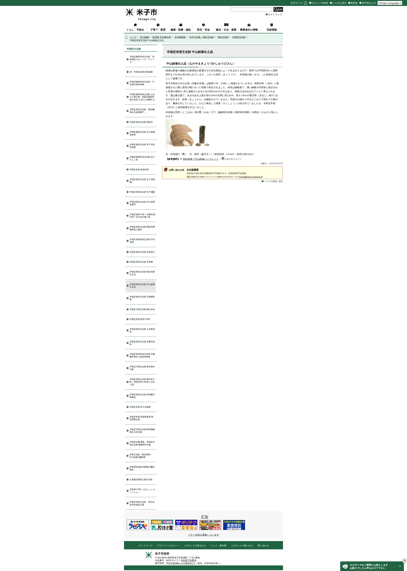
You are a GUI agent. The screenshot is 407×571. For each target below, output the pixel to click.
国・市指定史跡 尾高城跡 (141, 71)
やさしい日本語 (320, 2)
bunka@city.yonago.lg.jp (250, 176)
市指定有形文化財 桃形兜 (141, 122)
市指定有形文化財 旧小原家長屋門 (142, 203)
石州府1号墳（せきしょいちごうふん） (142, 490)
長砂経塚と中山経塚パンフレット (201, 159)
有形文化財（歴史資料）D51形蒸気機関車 (141, 456)
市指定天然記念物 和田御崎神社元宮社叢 (142, 430)
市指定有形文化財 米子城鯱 (142, 191)
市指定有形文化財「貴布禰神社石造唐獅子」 (142, 111)
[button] (372, 566)
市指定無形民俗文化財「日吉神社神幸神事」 (142, 83)
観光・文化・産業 (226, 29)
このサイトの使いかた (242, 545)
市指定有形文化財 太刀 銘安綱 (142, 180)
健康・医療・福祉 (181, 29)
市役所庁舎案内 (188, 560)
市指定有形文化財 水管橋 (141, 261)
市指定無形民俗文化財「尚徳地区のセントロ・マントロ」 (142, 59)
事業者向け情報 (249, 29)
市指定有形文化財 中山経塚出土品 (142, 285)
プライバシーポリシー (168, 545)
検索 (279, 9)
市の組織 (144, 37)
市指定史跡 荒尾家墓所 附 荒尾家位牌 (141, 418)
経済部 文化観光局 (161, 37)
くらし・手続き (135, 29)
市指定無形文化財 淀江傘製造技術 (142, 133)
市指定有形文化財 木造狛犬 (142, 251)
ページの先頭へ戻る (273, 181)
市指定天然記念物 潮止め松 (142, 309)
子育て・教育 (158, 29)
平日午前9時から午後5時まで (180, 563)
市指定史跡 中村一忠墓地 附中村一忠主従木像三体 (142, 215)
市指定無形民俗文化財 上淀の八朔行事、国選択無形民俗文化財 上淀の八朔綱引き (142, 97)
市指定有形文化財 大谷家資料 (142, 330)
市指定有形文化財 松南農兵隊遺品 (142, 396)
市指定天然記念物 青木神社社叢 (142, 368)
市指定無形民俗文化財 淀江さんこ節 (142, 158)
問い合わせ (263, 545)
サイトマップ (275, 14)
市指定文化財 (239, 37)
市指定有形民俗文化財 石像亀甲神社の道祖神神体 (142, 355)
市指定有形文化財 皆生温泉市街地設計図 (142, 503)
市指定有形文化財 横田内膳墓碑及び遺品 (142, 228)
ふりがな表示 (339, 2)
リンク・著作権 (218, 545)
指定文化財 (223, 37)
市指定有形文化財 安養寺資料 (142, 343)
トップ (133, 37)
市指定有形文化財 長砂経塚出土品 (142, 273)
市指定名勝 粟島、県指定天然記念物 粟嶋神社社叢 (142, 443)
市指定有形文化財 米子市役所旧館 (142, 146)
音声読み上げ (369, 2)
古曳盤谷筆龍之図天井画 (141, 479)
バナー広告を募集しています (203, 534)
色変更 (354, 2)
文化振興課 (180, 37)
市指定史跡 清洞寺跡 (139, 169)
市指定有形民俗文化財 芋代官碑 (142, 240)
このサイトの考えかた (195, 545)
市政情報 (272, 29)
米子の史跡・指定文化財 (201, 37)
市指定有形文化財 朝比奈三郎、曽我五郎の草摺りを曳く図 (142, 382)
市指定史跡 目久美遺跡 (140, 406)
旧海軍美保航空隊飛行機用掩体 (142, 468)
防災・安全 (203, 29)
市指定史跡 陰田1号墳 (140, 319)
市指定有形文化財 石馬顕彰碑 (142, 298)
